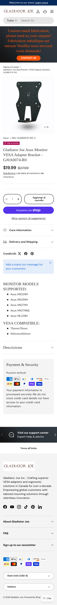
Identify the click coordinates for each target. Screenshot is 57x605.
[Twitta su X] (19, 253)
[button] (44, 11)
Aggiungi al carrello (39, 199)
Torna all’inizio (28, 448)
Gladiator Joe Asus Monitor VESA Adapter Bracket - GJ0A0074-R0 (27, 71)
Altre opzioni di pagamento (29, 218)
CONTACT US (28, 58)
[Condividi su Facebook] (26, 253)
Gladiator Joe (17, 597)
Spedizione (9, 173)
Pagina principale (11, 67)
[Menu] (51, 11)
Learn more (41, 2)
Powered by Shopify (33, 597)
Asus (6, 138)
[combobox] (28, 20)
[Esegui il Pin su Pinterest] (32, 253)
